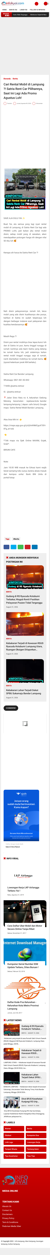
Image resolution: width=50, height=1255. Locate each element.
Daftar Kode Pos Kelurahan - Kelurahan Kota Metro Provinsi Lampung (23, 1005)
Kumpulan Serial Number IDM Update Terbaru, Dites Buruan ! (23, 966)
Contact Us (7, 1210)
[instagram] (17, 1195)
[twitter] (13, 547)
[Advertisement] (25, 46)
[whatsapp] (20, 547)
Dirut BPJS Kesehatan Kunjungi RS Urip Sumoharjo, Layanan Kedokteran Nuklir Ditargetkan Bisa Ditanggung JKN (32, 1100)
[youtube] (20, 1195)
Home (4, 10)
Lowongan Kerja (33, 1142)
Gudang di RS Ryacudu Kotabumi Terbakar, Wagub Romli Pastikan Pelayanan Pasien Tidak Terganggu (24, 599)
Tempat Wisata (11, 1149)
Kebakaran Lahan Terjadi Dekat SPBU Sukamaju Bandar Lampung (23, 692)
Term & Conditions (10, 1222)
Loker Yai (23, 10)
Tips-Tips (31, 1156)
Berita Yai (13, 10)
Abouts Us (6, 1206)
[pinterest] (28, 547)
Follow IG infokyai (37, 10)
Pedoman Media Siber (11, 1226)
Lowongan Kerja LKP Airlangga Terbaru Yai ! (23, 889)
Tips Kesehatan (11, 1156)
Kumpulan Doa (33, 1135)
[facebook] (6, 547)
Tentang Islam (33, 1149)
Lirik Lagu (9, 1142)
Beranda (7, 79)
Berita (15, 79)
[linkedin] (35, 547)
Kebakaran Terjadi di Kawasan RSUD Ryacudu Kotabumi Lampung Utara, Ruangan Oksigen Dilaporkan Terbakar (24, 646)
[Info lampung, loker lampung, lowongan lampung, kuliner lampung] (13, 6)
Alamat (8, 1129)
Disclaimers (7, 1214)
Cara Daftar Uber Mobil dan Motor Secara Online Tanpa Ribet (24, 927)
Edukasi (8, 1135)
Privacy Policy (8, 1218)
